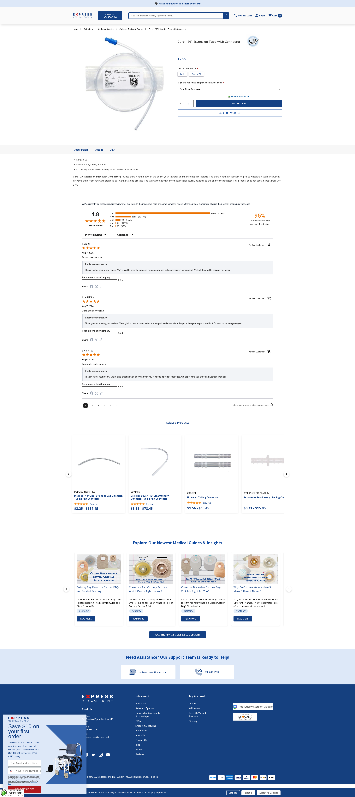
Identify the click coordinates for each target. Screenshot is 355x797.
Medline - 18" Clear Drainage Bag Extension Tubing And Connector (98, 497)
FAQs (138, 721)
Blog (137, 744)
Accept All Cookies (268, 792)
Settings (233, 792)
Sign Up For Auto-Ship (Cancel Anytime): (201, 82)
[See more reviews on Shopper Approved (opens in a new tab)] (101, 286)
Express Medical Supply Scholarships (147, 714)
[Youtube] (108, 755)
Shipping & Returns (145, 725)
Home (76, 29)
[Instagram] (101, 755)
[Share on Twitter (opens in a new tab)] (96, 286)
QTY (182, 103)
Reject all (248, 792)
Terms (9, 783)
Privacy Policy (34, 782)
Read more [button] (86, 618)
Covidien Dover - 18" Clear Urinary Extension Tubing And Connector (150, 497)
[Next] (286, 474)
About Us (140, 735)
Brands (139, 749)
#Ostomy (84, 610)
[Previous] (69, 474)
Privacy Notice (142, 730)
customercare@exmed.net (95, 737)
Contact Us (141, 740)
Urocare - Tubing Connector (202, 497)
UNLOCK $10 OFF (24, 789)
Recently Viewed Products (197, 714)
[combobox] (11, 770)
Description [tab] (80, 149)
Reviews (139, 754)
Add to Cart (239, 103)
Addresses (194, 708)
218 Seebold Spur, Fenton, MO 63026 (98, 721)
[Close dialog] (82, 719)
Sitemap (193, 721)
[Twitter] (93, 755)
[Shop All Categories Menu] (99, 15)
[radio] (177, 213)
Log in (154, 776)
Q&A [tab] (112, 149)
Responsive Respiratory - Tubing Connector (268, 497)
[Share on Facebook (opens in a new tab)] (91, 286)
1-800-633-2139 (90, 729)
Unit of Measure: (188, 68)
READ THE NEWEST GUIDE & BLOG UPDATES (178, 634)
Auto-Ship (140, 703)
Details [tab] (98, 149)
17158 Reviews (98, 225)
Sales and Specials (144, 708)
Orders (192, 703)
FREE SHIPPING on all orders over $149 (179, 3)
